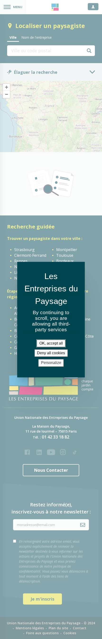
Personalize (51, 363)
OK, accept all (51, 343)
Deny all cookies (51, 353)
